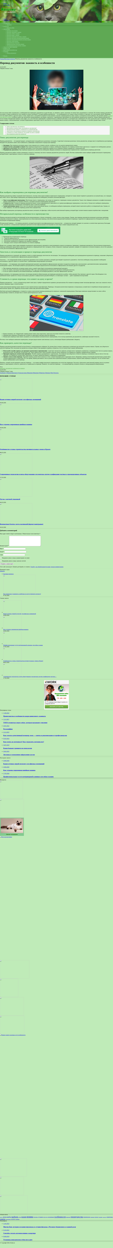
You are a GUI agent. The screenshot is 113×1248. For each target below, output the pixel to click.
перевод (22, 368)
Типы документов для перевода (16, 126)
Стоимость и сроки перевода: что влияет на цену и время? (23, 132)
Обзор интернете (11, 53)
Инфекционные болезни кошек (15, 44)
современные (8, 1219)
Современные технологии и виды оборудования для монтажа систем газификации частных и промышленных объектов (43, 474)
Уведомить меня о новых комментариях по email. (16, 558)
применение (86, 1217)
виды (5, 1217)
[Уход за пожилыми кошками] (12, 817)
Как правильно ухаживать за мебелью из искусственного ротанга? (22, 594)
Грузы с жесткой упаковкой (10, 499)
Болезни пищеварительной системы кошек (19, 39)
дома (20, 1217)
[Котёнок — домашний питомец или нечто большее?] (12, 1194)
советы (2, 1219)
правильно (68, 1217)
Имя (1, 548)
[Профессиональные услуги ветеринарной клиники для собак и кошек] (12, 643)
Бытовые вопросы (10, 50)
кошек (23, 1217)
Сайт (1, 555)
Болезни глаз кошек (12, 30)
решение (100, 1217)
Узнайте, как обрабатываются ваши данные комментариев (46, 566)
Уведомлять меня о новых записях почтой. (14, 561)
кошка (30, 1216)
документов (9, 368)
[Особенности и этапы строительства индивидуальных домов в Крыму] (16, 446)
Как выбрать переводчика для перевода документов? (22, 128)
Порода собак (10, 27)
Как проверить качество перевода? (16, 134)
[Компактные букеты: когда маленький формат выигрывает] (16, 521)
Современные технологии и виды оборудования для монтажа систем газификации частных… (29, 676)
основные (51, 1217)
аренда (1, 1217)
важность (2, 368)
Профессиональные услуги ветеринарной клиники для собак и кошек (23, 645)
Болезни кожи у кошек (13, 35)
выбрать (15, 1217)
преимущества (77, 1217)
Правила (9, 24)
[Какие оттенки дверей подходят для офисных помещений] (16, 396)
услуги (13, 1219)
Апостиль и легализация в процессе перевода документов (23, 131)
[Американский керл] (12, 1033)
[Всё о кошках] (8, 16)
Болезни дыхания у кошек (14, 32)
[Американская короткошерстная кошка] (13, 1176)
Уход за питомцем (10, 47)
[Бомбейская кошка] (13, 1213)
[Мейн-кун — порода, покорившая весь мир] (12, 1015)
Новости (6, 48)
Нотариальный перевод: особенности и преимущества (22, 129)
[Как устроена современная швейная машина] (16, 421)
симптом (104, 1217)
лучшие (40, 1217)
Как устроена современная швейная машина (16, 424)
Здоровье (6, 29)
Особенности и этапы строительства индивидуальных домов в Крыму (25, 449)
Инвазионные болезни (13, 42)
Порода (6, 26)
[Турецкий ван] (11, 798)
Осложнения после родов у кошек (16, 45)
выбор (9, 1217)
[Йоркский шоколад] (14, 978)
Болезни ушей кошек (12, 41)
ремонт (97, 1217)
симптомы (109, 1217)
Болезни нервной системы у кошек (16, 36)
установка (17, 1219)
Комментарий (4, 545)
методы (45, 1217)
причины (92, 1217)
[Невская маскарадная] (12, 835)
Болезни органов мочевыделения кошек (18, 38)
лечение (36, 1217)
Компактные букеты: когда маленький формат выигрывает (21, 524)
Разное (5, 51)
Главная (2, 59)
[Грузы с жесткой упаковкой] (16, 496)
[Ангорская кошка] (9, 996)
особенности (16, 368)
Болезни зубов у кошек (13, 33)
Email (2, 551)
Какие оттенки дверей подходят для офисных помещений (20, 399)
